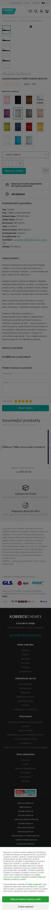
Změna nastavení (25, 907)
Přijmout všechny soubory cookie (25, 899)
